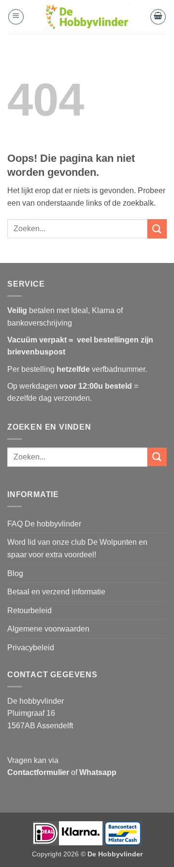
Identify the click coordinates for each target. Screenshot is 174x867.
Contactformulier (38, 772)
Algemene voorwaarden (48, 629)
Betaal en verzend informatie (56, 592)
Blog (15, 573)
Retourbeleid (29, 610)
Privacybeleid (30, 648)
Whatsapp (97, 772)
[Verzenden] (157, 228)
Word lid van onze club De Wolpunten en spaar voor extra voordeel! (77, 548)
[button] (16, 17)
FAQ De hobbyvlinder (44, 524)
